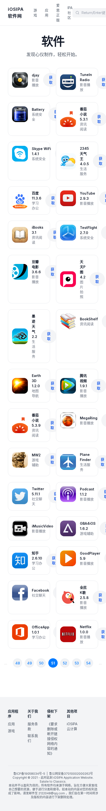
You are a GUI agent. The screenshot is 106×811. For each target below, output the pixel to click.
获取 (51, 79)
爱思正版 (58, 12)
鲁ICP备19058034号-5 (29, 773)
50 (41, 663)
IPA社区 (70, 13)
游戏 (35, 12)
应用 (46, 12)
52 (65, 663)
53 (77, 663)
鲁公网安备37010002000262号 (71, 773)
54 (88, 663)
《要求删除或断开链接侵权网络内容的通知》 (52, 738)
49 (29, 663)
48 (17, 663)
